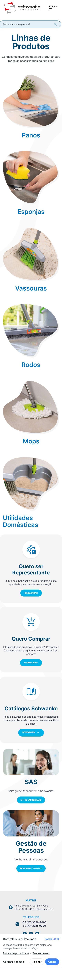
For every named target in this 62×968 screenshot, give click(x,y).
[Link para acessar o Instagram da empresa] (25, 934)
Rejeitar (37, 961)
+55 (33, 922)
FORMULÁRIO (31, 662)
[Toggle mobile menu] (50, 9)
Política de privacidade (16, 953)
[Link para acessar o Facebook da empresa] (31, 934)
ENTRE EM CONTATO (31, 800)
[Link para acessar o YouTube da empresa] (37, 934)
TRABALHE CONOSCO (31, 868)
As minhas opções (13, 961)
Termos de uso (41, 953)
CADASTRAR (31, 593)
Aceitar (52, 961)
